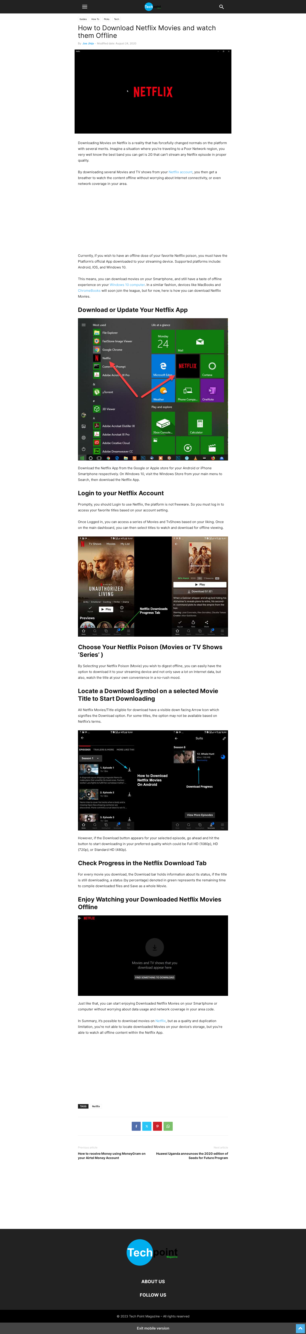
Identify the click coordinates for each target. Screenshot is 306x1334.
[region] (153, 221)
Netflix (160, 1021)
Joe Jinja (88, 43)
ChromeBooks (89, 290)
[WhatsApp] (168, 1126)
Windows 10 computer (127, 285)
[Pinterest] (157, 1126)
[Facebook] (136, 1126)
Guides (83, 19)
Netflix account (180, 172)
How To (95, 19)
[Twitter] (146, 1126)
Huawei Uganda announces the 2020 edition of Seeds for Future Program (192, 1156)
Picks (106, 19)
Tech (116, 19)
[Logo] (153, 1268)
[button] (84, 6)
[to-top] (300, 1326)
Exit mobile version (153, 1328)
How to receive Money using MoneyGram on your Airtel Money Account (112, 1156)
